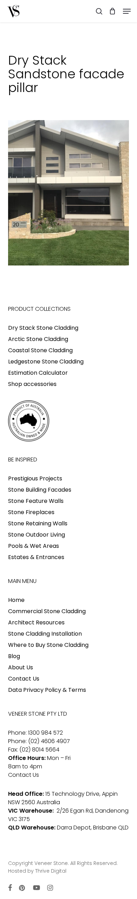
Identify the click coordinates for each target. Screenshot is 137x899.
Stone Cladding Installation (45, 634)
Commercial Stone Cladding (47, 611)
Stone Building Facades (39, 490)
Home (16, 600)
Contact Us (23, 679)
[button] (127, 11)
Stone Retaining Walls (37, 523)
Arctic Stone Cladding (38, 339)
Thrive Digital (50, 870)
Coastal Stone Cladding (40, 350)
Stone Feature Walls (36, 501)
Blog (14, 656)
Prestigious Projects (35, 478)
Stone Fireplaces (31, 512)
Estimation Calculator (38, 373)
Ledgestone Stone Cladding (46, 361)
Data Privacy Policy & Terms (47, 690)
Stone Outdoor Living (36, 535)
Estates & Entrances (36, 557)
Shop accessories (32, 384)
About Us (20, 667)
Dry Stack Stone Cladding (43, 328)
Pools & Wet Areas (33, 546)
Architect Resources (36, 622)
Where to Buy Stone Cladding (48, 645)
